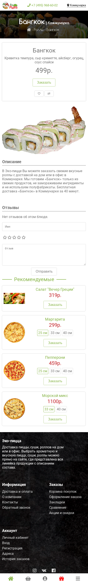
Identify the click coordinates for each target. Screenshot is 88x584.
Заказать (44, 82)
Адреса (8, 554)
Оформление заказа (65, 497)
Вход (6, 543)
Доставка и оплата (17, 492)
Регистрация (12, 548)
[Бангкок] (44, 130)
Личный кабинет (15, 538)
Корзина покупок (63, 492)
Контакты (10, 502)
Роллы (39, 30)
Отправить (44, 271)
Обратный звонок (16, 508)
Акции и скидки (61, 513)
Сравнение (57, 508)
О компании (11, 497)
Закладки (57, 502)
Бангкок (53, 30)
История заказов (15, 559)
